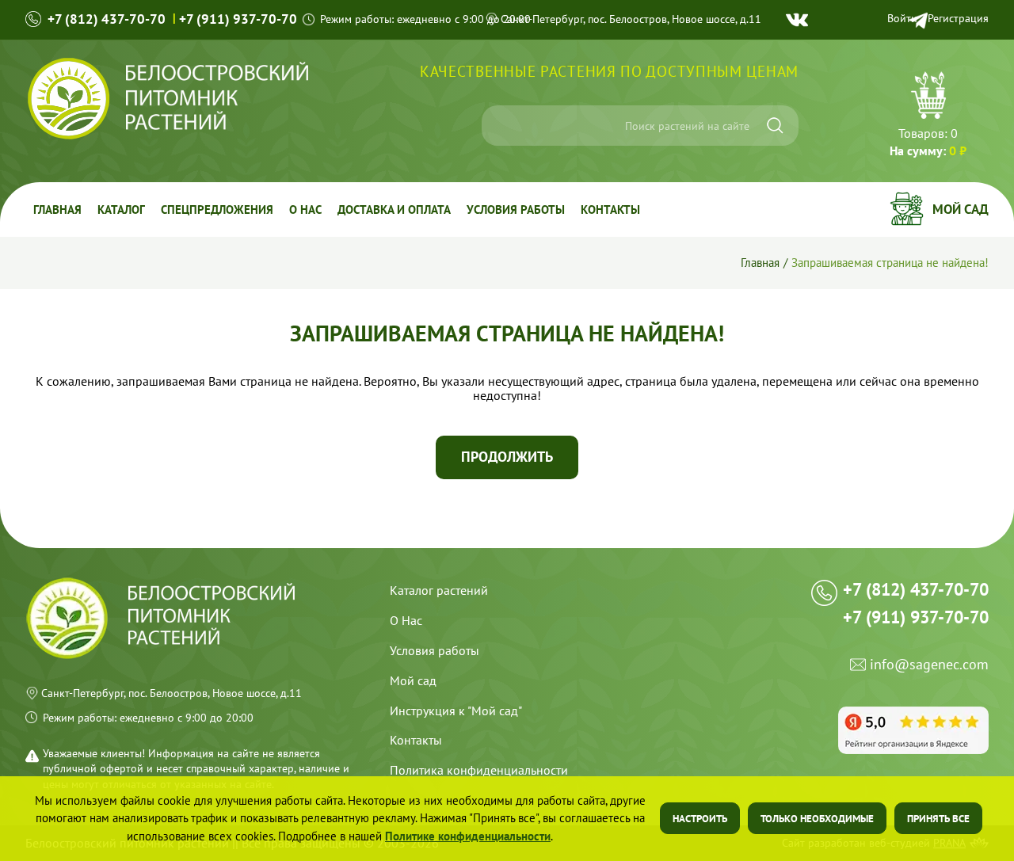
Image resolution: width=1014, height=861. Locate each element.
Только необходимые (817, 818)
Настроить (700, 818)
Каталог (121, 209)
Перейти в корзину (928, 116)
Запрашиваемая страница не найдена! (890, 262)
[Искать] (775, 125)
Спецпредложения (217, 209)
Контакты (610, 209)
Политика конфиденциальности (479, 770)
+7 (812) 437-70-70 (107, 19)
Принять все (938, 818)
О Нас (406, 620)
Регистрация (958, 18)
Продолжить (507, 457)
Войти (902, 18)
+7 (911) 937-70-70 (238, 19)
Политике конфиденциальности (468, 836)
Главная (57, 209)
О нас (305, 209)
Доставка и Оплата (394, 209)
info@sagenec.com (929, 665)
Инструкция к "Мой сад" (456, 710)
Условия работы (516, 209)
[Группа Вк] (797, 20)
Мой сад (960, 209)
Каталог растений (439, 590)
